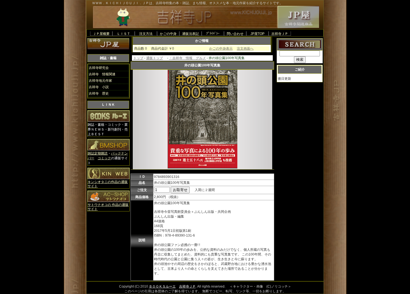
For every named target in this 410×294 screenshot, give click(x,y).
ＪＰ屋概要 (101, 33)
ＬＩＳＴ (123, 33)
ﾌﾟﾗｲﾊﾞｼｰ (213, 33)
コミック (104, 158)
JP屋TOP (257, 33)
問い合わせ (235, 33)
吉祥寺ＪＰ (279, 33)
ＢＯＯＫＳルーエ (162, 286)
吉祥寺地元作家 (100, 81)
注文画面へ (245, 48)
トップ (138, 58)
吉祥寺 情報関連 (102, 74)
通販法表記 (190, 33)
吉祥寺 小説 (99, 87)
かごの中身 (168, 33)
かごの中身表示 (221, 48)
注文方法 (146, 33)
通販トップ (154, 58)
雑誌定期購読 (98, 153)
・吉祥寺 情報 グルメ (187, 58)
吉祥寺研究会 (99, 68)
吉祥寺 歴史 (99, 93)
